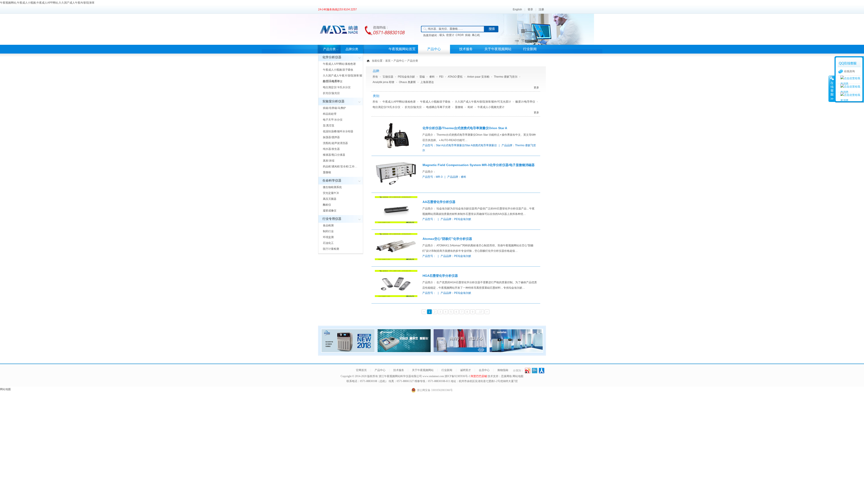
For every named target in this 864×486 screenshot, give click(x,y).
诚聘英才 (465, 370)
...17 (479, 311)
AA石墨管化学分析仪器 (439, 202)
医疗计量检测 (331, 248)
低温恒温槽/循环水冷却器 (338, 131)
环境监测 (328, 237)
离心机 (476, 35)
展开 (831, 88)
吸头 (442, 35)
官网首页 (361, 370)
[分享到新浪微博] (528, 370)
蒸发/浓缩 (328, 160)
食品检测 (328, 225)
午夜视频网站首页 (402, 49)
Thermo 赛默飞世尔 (506, 76)
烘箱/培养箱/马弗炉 (334, 108)
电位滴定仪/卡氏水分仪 (337, 87)
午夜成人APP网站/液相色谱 (339, 63)
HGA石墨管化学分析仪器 (440, 275)
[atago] (404, 351)
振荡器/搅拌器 (331, 137)
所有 (375, 76)
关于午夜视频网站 (497, 49)
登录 (530, 9)
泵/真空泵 (328, 125)
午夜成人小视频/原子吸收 (338, 69)
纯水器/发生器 (331, 149)
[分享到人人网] (541, 370)
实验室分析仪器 (333, 101)
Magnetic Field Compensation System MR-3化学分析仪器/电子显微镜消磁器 (479, 165)
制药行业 (328, 231)
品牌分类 (352, 49)
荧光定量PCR (331, 193)
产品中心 (434, 49)
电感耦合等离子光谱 (438, 107)
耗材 (470, 107)
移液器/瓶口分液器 (334, 154)
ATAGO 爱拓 (455, 76)
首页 (388, 60)
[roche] (460, 351)
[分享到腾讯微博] (535, 370)
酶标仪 (327, 204)
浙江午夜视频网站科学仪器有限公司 (400, 376)
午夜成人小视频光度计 (490, 107)
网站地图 (518, 376)
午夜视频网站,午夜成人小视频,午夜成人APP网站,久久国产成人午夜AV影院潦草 (47, 2)
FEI (441, 76)
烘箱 (467, 35)
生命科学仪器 (331, 180)
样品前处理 (329, 113)
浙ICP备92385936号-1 (458, 376)
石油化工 (328, 243)
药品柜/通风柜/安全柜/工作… (340, 166)
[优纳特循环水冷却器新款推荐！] (348, 351)
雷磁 (422, 76)
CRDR (460, 35)
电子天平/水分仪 (332, 119)
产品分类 (329, 49)
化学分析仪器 (331, 57)
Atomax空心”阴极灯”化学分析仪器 (447, 239)
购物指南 (502, 370)
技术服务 (466, 49)
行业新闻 (530, 49)
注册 (541, 9)
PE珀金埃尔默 (406, 76)
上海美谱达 (427, 82)
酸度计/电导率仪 (332, 81)
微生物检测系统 (332, 187)
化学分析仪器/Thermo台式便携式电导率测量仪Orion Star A (465, 128)
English (517, 9)
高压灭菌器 (329, 198)
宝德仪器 (387, 76)
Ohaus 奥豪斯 (407, 82)
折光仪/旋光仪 (331, 93)
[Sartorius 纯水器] (516, 351)
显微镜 (327, 172)
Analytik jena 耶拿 (383, 82)
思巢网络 (506, 376)
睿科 (432, 76)
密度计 (450, 35)
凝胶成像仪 (329, 210)
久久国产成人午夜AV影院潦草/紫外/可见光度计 (342, 78)
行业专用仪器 (331, 218)
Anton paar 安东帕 (478, 76)
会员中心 (484, 370)
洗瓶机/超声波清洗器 (335, 143)
